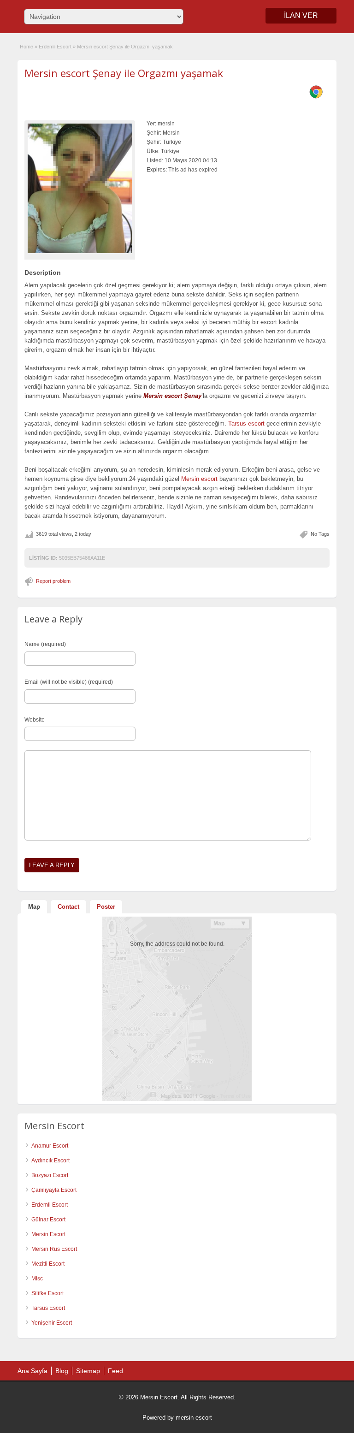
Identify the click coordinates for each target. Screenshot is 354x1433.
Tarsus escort (246, 423)
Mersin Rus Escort (54, 1249)
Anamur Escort (49, 1146)
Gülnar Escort (48, 1219)
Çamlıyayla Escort (54, 1190)
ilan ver (301, 15)
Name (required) (45, 644)
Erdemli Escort (55, 46)
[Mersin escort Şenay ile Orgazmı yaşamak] (80, 188)
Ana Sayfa (32, 1370)
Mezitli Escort (48, 1264)
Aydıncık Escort (50, 1160)
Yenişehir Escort (51, 1323)
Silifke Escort (47, 1293)
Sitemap (88, 1370)
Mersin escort (199, 478)
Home (26, 46)
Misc (37, 1278)
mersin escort (194, 1417)
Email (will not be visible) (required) (68, 682)
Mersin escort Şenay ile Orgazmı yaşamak (123, 73)
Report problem (53, 581)
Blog (61, 1370)
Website (34, 719)
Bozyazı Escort (49, 1175)
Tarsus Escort (48, 1308)
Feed (115, 1370)
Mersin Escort (48, 1234)
